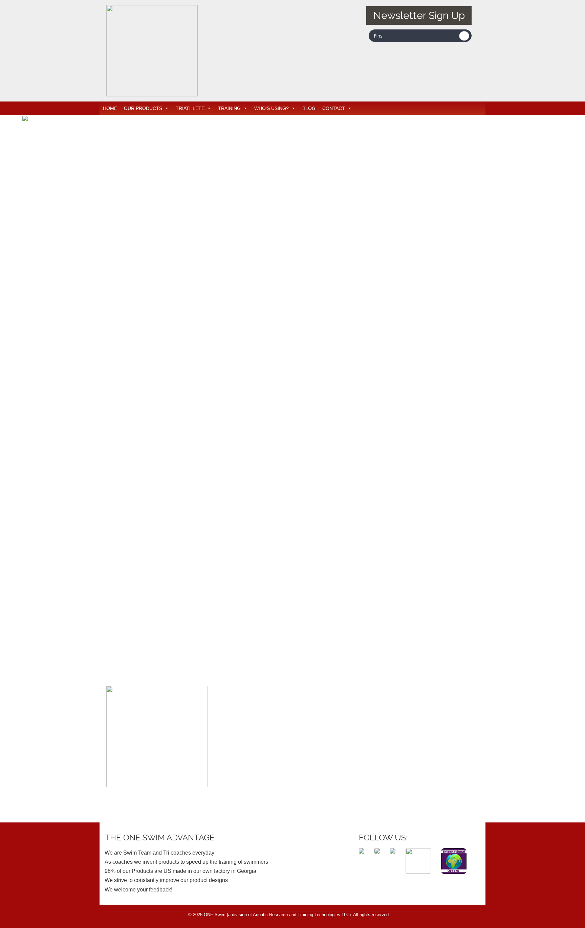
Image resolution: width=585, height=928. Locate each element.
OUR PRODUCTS (143, 108)
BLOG (309, 108)
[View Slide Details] (292, 654)
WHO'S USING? (271, 108)
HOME (110, 108)
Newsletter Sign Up (419, 15)
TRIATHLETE (190, 108)
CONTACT (333, 108)
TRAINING (229, 108)
